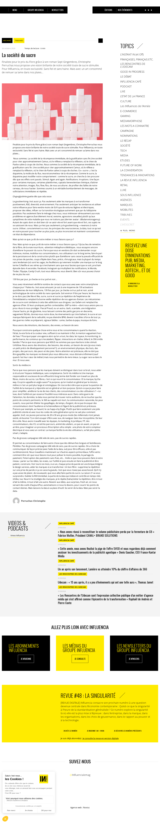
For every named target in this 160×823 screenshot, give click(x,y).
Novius (86, 807)
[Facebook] (3, 78)
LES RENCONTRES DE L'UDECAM (72, 574)
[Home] (80, 13)
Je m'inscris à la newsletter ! (134, 284)
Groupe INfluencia (36, 9)
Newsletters (58, 9)
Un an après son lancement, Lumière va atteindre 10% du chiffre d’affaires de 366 (102, 569)
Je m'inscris (134, 658)
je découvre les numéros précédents (128, 730)
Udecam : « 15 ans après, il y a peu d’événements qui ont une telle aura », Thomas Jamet (105, 582)
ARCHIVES (7, 40)
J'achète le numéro (70, 730)
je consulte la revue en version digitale (101, 738)
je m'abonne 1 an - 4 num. (95, 730)
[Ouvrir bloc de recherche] (3, 10)
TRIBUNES (19, 40)
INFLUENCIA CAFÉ (66, 523)
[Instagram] (82, 770)
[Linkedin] (13, 78)
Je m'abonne (26, 658)
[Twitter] (8, 78)
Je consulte (80, 658)
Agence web (76, 807)
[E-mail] (18, 78)
